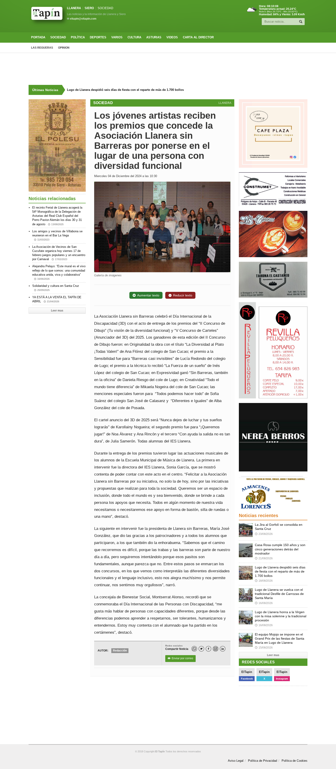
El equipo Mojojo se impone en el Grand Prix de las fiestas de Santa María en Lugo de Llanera (279, 638)
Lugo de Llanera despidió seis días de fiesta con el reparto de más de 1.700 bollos (125, 90)
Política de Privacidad (262, 760)
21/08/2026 (264, 558)
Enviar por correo (180, 658)
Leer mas (57, 310)
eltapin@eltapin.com (83, 18)
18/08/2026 (264, 580)
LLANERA (74, 8)
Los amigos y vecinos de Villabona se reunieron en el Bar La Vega (57, 235)
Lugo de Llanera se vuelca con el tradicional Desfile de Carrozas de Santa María (279, 594)
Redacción (120, 650)
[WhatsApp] (194, 648)
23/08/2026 (264, 534)
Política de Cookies (294, 760)
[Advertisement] (168, 69)
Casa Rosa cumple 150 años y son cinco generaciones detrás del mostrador (280, 549)
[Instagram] (215, 648)
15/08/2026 (264, 647)
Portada (38, 37)
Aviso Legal (235, 760)
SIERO (89, 8)
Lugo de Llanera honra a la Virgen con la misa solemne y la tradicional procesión (280, 616)
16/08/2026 (264, 603)
